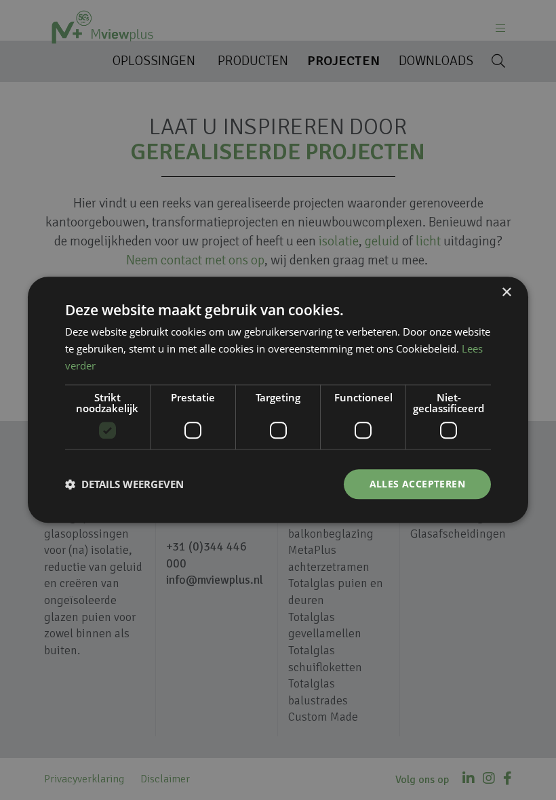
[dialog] (278, 400)
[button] (124, 484)
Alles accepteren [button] (417, 483)
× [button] (506, 292)
